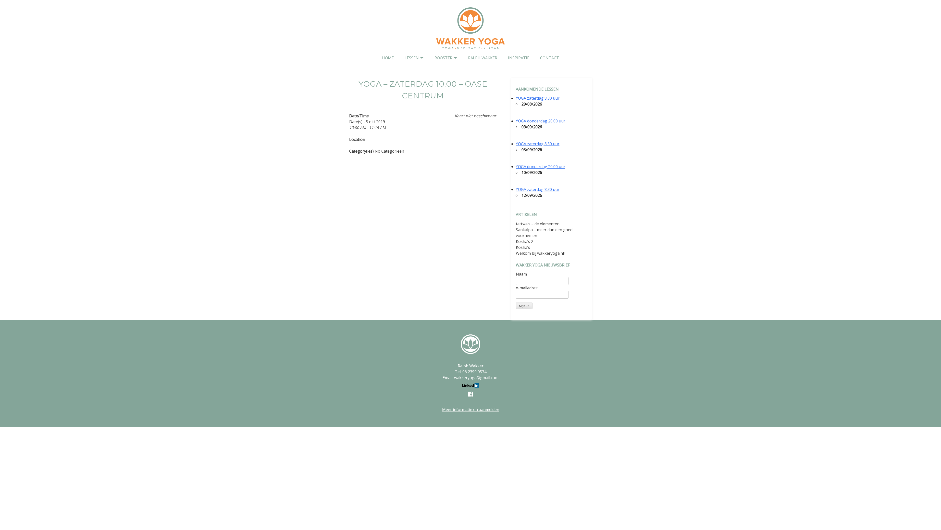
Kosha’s (523, 247)
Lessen (412, 58)
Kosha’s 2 (524, 241)
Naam (521, 274)
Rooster (443, 58)
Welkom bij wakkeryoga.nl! (540, 253)
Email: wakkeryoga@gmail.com (470, 377)
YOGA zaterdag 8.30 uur (537, 98)
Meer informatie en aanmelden (470, 409)
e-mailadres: (527, 288)
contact (549, 58)
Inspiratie (518, 58)
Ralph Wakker (482, 58)
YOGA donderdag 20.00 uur (540, 121)
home (388, 58)
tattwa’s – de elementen (537, 223)
